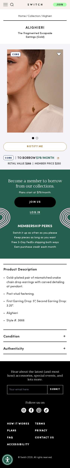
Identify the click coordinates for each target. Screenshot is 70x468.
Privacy (41, 430)
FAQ (10, 437)
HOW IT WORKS (18, 423)
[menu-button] (5, 4)
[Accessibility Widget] (7, 459)
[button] (12, 4)
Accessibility (18, 444)
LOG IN (35, 212)
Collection (34, 16)
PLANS (12, 430)
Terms (40, 423)
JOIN (60, 4)
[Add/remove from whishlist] (58, 54)
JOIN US (35, 202)
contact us (44, 437)
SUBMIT (55, 389)
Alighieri (47, 16)
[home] (35, 5)
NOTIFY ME (35, 146)
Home (22, 16)
